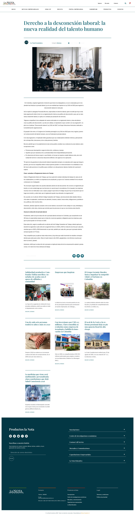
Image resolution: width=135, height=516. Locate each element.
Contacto (116, 3)
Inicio (14, 9)
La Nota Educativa (75, 461)
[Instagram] (22, 436)
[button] (125, 3)
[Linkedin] (26, 436)
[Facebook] (10, 436)
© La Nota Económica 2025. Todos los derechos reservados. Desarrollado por (67, 513)
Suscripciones (74, 430)
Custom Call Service (76, 442)
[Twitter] (14, 436)
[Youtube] (18, 436)
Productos (107, 9)
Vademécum (93, 9)
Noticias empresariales (30, 9)
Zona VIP (48, 9)
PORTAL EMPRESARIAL (76, 9)
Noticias (59, 43)
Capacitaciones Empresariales (80, 454)
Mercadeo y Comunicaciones (79, 448)
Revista (60, 9)
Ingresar (100, 3)
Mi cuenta (107, 3)
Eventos (121, 9)
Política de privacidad (102, 497)
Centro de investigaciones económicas (82, 436)
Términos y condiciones (102, 494)
